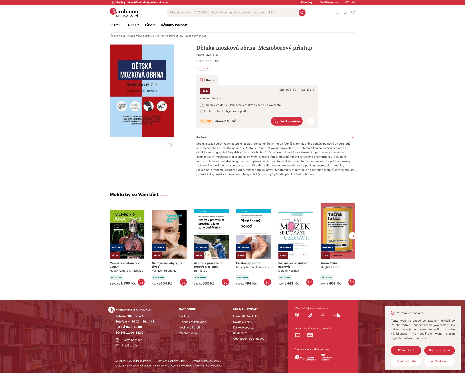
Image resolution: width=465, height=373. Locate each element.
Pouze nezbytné (439, 350)
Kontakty (306, 2)
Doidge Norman (288, 271)
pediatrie (149, 35)
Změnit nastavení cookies (206, 361)
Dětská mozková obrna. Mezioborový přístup (181, 35)
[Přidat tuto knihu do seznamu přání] (311, 121)
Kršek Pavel (204, 55)
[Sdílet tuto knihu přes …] (170, 145)
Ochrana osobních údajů (171, 361)
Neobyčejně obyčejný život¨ (167, 265)
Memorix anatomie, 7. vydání (125, 265)
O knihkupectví (329, 2)
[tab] (207, 80)
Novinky (184, 316)
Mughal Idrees (329, 267)
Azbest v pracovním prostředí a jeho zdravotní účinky (208, 265)
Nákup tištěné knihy (246, 316)
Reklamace (240, 333)
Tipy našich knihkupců (193, 322)
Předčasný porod (248, 263)
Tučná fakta (328, 263)
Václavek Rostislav (164, 271)
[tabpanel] (257, 106)
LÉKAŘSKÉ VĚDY (132, 35)
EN (353, 2)
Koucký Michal (245, 267)
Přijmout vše (406, 350)
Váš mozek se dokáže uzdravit (293, 265)
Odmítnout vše (406, 361)
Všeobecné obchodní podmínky (133, 361)
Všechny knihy (188, 333)
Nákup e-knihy (242, 322)
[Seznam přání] (345, 12)
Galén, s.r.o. (204, 61)
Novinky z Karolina (191, 328)
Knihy (117, 35)
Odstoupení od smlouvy (248, 339)
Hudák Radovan (120, 271)
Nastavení (441, 361)
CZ (347, 2)
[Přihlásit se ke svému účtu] (337, 12)
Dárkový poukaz (243, 328)
